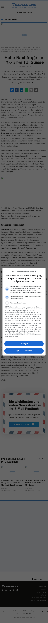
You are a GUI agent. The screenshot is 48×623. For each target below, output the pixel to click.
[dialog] (24, 312)
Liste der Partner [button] (35, 320)
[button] (24, 303)
